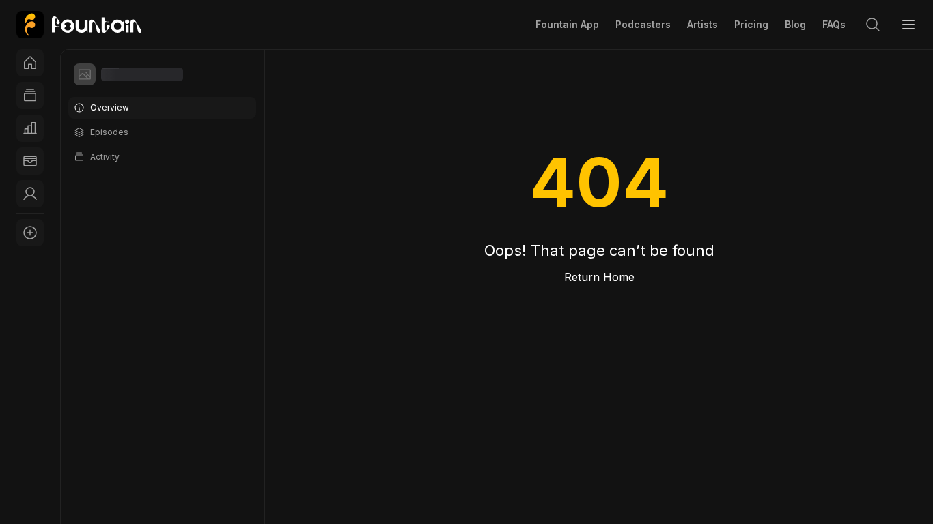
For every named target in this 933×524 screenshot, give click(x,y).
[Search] (873, 24)
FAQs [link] (834, 24)
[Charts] (30, 128)
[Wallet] (30, 161)
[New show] (30, 232)
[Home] (30, 62)
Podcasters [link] (643, 24)
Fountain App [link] (567, 24)
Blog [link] (795, 24)
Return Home (599, 277)
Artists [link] (702, 24)
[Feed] (30, 95)
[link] (78, 24)
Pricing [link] (751, 24)
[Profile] (30, 193)
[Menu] (908, 24)
